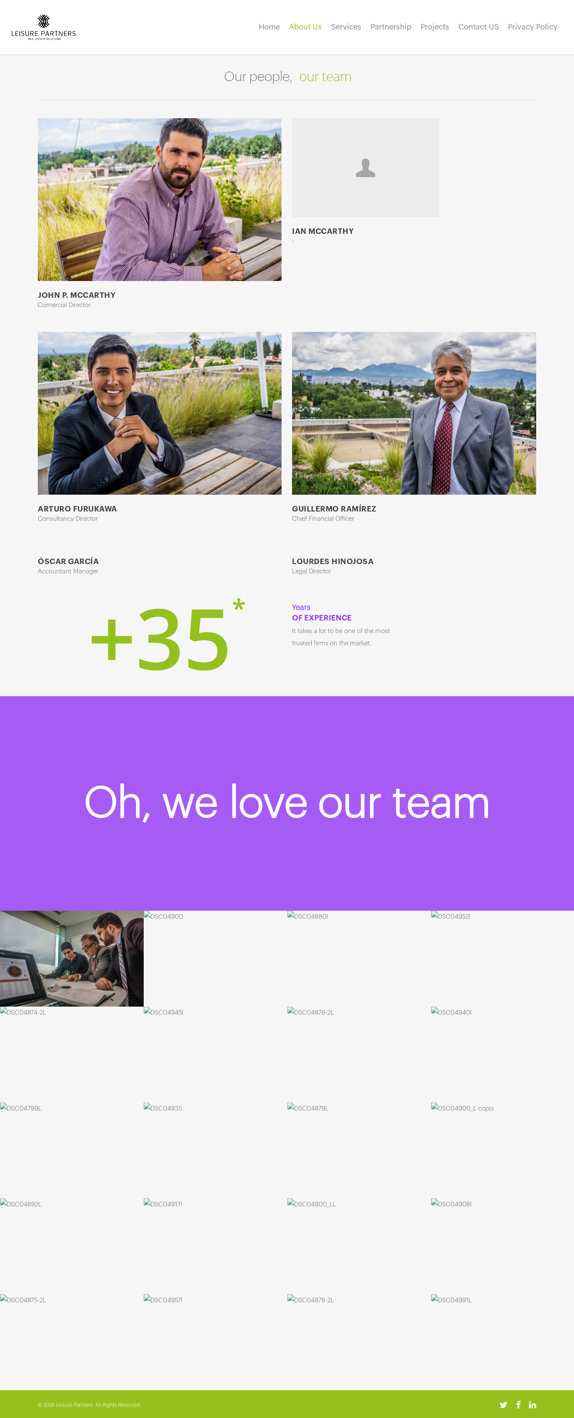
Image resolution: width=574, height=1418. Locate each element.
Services (346, 27)
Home (269, 27)
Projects (435, 27)
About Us (305, 27)
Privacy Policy (533, 27)
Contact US (478, 27)
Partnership (391, 27)
